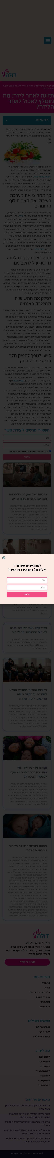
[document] (27, 579)
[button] (4, 558)
